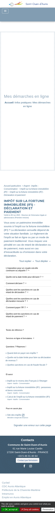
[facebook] (24, 466)
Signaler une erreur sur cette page (32, 425)
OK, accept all (10, 509)
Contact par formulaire (28, 460)
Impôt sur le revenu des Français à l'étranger (27, 381)
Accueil (9, 102)
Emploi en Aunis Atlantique (16, 497)
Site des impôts (16, 415)
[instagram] (30, 466)
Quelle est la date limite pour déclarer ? (24, 277)
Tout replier (27, 261)
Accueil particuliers (13, 186)
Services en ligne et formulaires (19, 338)
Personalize (48, 509)
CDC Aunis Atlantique (14, 486)
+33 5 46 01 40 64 (28, 456)
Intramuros (8, 493)
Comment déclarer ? (15, 283)
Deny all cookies (31, 509)
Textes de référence (14, 330)
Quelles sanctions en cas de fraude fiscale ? (27, 365)
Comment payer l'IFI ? (16, 307)
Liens (28, 476)
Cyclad (6, 482)
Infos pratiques (23, 102)
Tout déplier (43, 261)
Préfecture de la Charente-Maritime (21, 490)
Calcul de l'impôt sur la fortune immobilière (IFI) (28, 397)
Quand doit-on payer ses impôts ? (22, 353)
